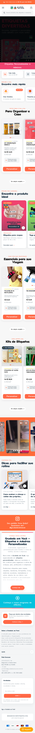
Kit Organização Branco (10, 144)
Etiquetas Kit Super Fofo (11, 371)
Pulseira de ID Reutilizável (9, 291)
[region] (17, 39)
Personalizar (12, 169)
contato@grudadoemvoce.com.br (12, 669)
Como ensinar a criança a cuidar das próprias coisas (14, 496)
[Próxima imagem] (19, 128)
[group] (17, 39)
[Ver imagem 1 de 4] (10, 137)
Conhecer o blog (17, 622)
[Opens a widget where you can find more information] (26, 729)
